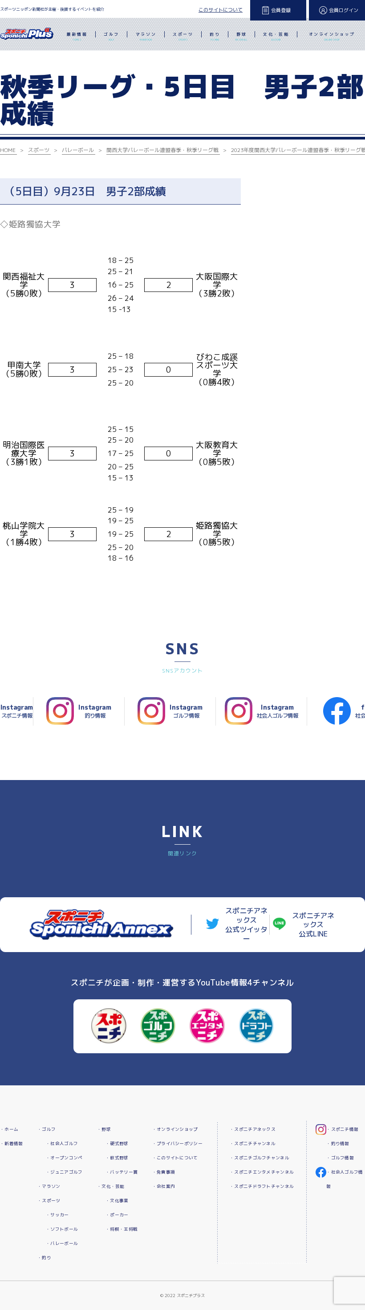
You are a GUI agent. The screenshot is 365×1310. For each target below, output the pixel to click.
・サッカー (57, 1215)
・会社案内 (163, 1186)
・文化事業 (116, 1200)
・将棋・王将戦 (121, 1229)
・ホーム (9, 1129)
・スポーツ (48, 1200)
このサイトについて (221, 9)
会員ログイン (343, 10)
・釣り (44, 1258)
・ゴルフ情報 (340, 1158)
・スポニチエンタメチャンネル (262, 1172)
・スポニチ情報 (342, 1129)
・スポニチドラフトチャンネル (262, 1186)
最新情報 (77, 36)
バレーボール (78, 150)
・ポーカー (116, 1215)
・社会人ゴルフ (62, 1143)
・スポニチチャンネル (253, 1143)
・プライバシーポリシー (177, 1143)
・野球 (104, 1129)
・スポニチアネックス (253, 1129)
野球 (241, 36)
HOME (8, 150)
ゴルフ (111, 36)
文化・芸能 (276, 36)
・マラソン (48, 1186)
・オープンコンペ (64, 1158)
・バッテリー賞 (121, 1172)
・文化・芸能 (111, 1186)
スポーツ (183, 36)
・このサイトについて (175, 1158)
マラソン (146, 36)
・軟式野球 (116, 1158)
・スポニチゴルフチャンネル (259, 1158)
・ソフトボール (62, 1229)
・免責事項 (163, 1172)
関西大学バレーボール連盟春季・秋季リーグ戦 (162, 150)
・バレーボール (62, 1243)
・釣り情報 (337, 1143)
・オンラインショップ (175, 1129)
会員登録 (281, 10)
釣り (215, 36)
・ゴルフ (46, 1129)
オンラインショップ (332, 36)
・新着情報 (11, 1143)
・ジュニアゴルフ (64, 1172)
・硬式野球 (116, 1143)
